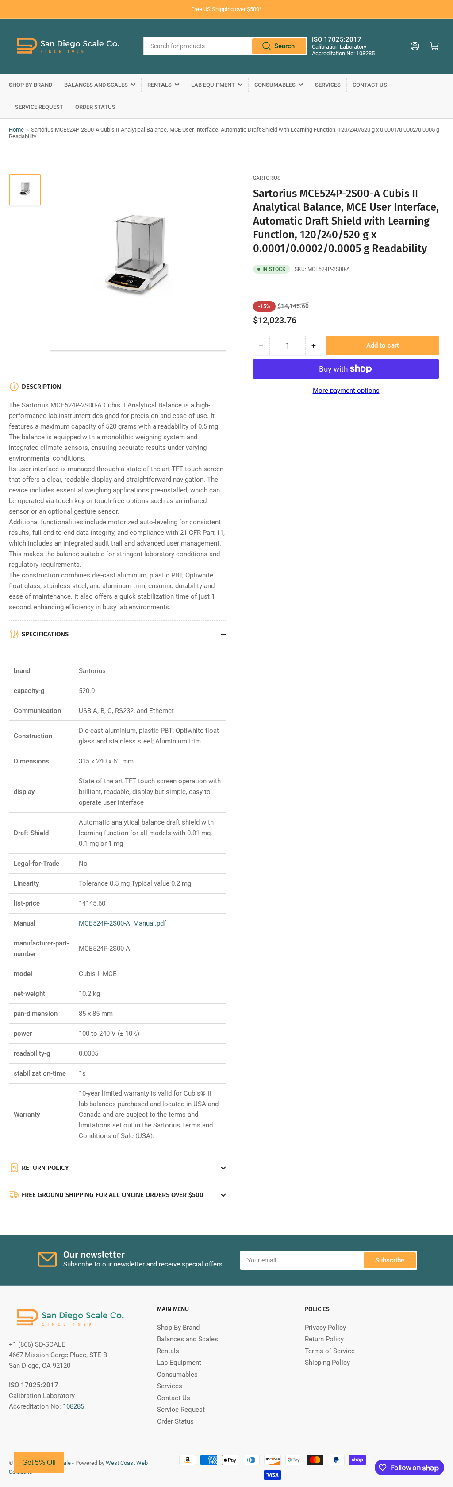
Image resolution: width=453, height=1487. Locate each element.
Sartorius (266, 178)
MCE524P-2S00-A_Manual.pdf (122, 923)
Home (16, 129)
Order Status (95, 107)
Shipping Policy (327, 1363)
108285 (73, 1406)
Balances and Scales (96, 84)
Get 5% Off (39, 1462)
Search (284, 46)
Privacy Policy (325, 1328)
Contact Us (370, 84)
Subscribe (389, 1260)
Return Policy (324, 1339)
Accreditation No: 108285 (343, 53)
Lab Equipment (213, 84)
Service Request (39, 107)
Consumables (275, 84)
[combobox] (225, 46)
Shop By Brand (30, 84)
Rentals (159, 84)
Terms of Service (330, 1351)
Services (328, 84)
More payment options (346, 391)
